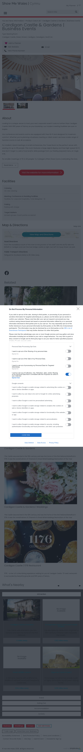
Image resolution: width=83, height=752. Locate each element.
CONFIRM (26, 435)
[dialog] (41, 376)
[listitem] (41, 346)
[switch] (68, 351)
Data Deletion (29, 443)
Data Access (41, 443)
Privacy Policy (53, 443)
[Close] (79, 309)
